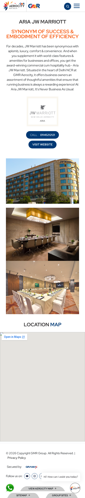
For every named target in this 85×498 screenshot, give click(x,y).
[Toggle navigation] (76, 6)
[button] (67, 6)
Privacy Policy (17, 458)
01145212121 (47, 135)
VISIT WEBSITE (42, 144)
